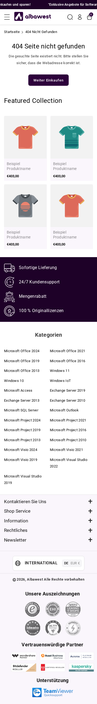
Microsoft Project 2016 (68, 430)
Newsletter (15, 540)
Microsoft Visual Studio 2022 (68, 463)
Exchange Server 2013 (21, 400)
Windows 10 (14, 381)
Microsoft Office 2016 (67, 361)
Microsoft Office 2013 (21, 371)
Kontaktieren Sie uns (25, 501)
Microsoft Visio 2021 (66, 450)
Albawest (35, 579)
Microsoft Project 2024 (22, 420)
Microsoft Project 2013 (22, 440)
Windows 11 (60, 371)
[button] (8, 17)
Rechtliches (15, 530)
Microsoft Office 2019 (21, 361)
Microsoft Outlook (64, 410)
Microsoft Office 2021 (67, 351)
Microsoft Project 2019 (22, 430)
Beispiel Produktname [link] (18, 166)
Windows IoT (60, 381)
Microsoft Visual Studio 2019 (22, 479)
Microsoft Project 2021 (68, 420)
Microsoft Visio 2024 (20, 450)
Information (16, 520)
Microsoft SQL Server (21, 410)
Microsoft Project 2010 (68, 440)
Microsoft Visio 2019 (20, 460)
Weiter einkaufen (48, 80)
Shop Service (17, 511)
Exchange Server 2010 (67, 400)
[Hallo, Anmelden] (79, 17)
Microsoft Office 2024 (21, 351)
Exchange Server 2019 (67, 390)
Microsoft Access (18, 390)
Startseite (12, 32)
